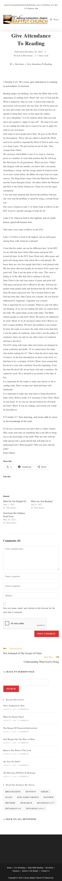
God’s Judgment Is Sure (14, 705)
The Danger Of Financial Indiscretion (20, 728)
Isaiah (8, 797)
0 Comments (23, 709)
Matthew (49, 797)
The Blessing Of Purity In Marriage (19, 772)
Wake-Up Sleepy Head (13, 716)
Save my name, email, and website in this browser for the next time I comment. (29, 610)
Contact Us (45, 870)
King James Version (28, 797)
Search (11, 688)
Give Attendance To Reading (39, 64)
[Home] (11, 64)
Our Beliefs (34, 870)
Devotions (28, 55)
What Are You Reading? (42, 501)
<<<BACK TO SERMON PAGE (18, 671)
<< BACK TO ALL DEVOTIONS (19, 819)
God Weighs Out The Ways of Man (19, 739)
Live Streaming (19, 867)
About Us (25, 870)
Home (9, 867)
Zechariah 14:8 (13, 808)
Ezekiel (45, 791)
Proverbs (10, 802)
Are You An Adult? (12, 761)
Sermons (16, 870)
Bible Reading (13, 791)
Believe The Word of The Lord (17, 750)
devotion (31, 791)
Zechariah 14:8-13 (35, 808)
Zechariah (26, 802)
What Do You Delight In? (14, 501)
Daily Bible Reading (35, 867)
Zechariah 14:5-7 (45, 802)
